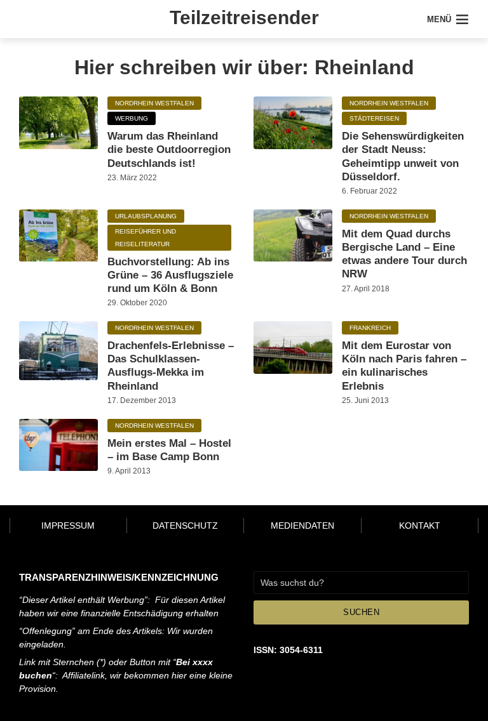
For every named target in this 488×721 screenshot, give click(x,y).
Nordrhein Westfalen (154, 103)
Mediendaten (302, 525)
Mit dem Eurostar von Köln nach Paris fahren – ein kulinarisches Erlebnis (404, 366)
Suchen (361, 612)
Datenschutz (185, 525)
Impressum (68, 525)
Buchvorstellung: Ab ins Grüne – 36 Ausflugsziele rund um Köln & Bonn (170, 275)
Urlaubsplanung (146, 216)
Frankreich (370, 327)
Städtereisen (374, 118)
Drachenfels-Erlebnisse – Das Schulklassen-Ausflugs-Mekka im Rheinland (170, 366)
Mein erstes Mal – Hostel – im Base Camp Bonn (169, 450)
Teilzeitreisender (244, 17)
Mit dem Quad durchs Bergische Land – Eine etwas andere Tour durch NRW (404, 254)
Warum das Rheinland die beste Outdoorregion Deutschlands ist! (169, 149)
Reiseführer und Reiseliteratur (145, 238)
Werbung (131, 118)
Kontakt (419, 525)
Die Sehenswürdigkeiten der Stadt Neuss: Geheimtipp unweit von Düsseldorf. (403, 156)
